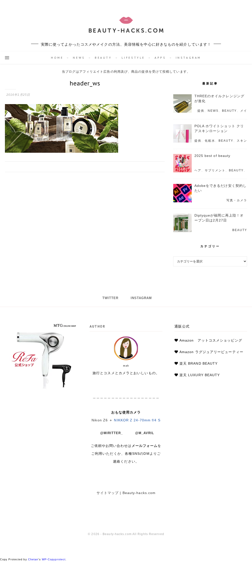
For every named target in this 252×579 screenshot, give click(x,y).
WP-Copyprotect (53, 559)
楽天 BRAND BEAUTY (198, 363)
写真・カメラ (236, 200)
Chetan (33, 559)
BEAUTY (103, 57)
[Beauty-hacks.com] (126, 26)
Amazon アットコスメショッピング (210, 340)
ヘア (197, 170)
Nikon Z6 (100, 420)
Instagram (188, 57)
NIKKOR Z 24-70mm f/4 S (137, 420)
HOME (57, 57)
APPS (160, 57)
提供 (200, 110)
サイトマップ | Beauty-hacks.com (126, 493)
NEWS (79, 57)
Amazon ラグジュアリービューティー (211, 352)
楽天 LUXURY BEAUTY (199, 375)
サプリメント (215, 170)
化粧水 (210, 140)
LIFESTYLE (133, 57)
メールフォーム (145, 446)
